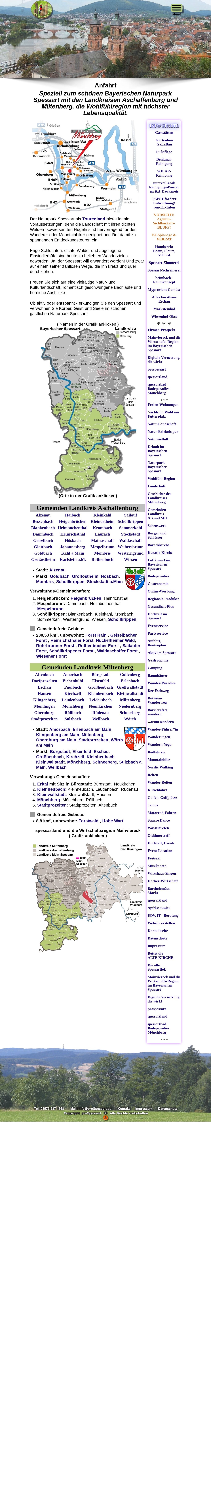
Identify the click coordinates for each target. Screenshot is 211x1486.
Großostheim (85, 576)
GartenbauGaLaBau (164, 142)
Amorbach (59, 729)
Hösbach (110, 576)
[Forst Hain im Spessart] (99, 820)
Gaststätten (164, 132)
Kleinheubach (101, 756)
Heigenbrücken (86, 598)
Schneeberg (105, 762)
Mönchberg (78, 762)
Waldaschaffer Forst (117, 651)
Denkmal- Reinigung (164, 161)
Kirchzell (75, 756)
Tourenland (94, 219)
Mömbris (45, 581)
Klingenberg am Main (57, 734)
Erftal (42, 784)
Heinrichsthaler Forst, (73, 640)
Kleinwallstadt (50, 762)
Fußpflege (164, 152)
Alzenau (57, 570)
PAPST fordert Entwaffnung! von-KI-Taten (164, 203)
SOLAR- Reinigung (164, 173)
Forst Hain (96, 635)
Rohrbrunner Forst (55, 645)
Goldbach (60, 576)
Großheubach (50, 756)
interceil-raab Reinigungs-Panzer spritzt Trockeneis (164, 187)
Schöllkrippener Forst (71, 651)
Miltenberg (92, 734)
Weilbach (57, 767)
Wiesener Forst (51, 656)
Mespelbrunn (50, 608)
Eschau (101, 751)
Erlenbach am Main (92, 729)
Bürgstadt (60, 751)
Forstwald (88, 820)
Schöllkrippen (70, 581)
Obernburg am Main (56, 740)
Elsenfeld (81, 751)
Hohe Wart (112, 820)
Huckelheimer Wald (115, 640)
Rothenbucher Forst (98, 645)
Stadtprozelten (93, 740)
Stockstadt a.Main (105, 581)
